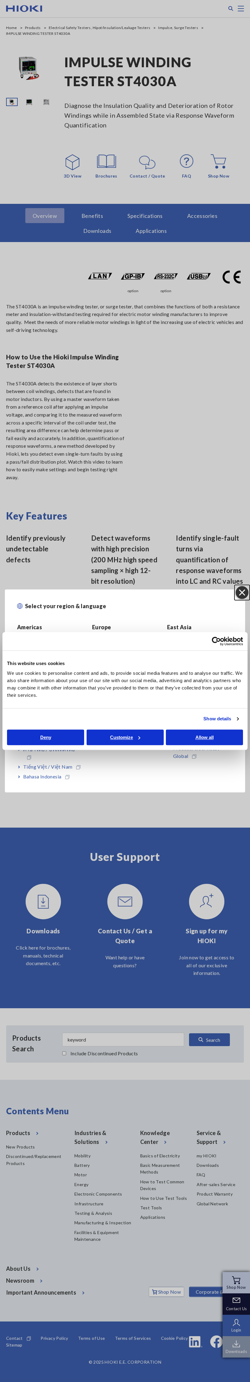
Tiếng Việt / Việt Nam (47, 767)
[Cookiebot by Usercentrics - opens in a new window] (216, 641)
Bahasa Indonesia (42, 776)
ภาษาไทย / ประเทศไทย (49, 749)
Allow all (204, 737)
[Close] (242, 592)
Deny (45, 737)
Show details (217, 718)
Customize (121, 737)
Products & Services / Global (196, 752)
